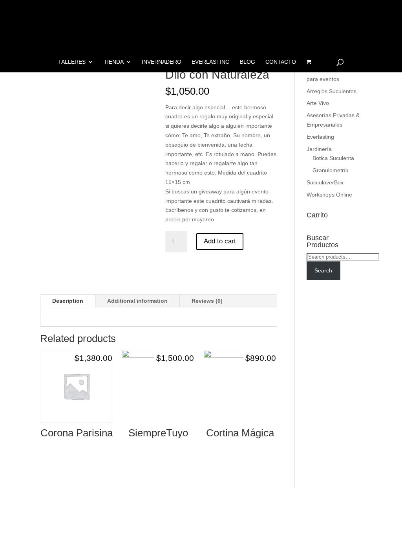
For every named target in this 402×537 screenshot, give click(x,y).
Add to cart (220, 241)
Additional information (137, 301)
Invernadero (161, 62)
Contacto (280, 62)
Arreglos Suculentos (331, 91)
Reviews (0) (207, 301)
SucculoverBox (325, 182)
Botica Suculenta (333, 158)
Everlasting (211, 62)
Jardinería (319, 149)
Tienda (114, 62)
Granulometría (330, 170)
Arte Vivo (318, 103)
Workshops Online (329, 194)
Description (67, 301)
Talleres (72, 62)
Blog (247, 62)
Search (323, 270)
